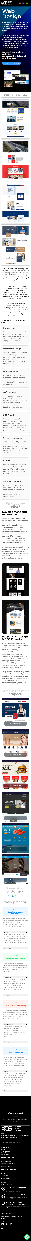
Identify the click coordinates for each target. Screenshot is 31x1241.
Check (6, 1071)
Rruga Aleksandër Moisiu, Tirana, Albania (11, 1216)
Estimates (7, 977)
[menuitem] (20, 3)
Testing (6, 1042)
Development (8, 1024)
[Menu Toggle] (16, 3)
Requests (7, 932)
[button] (15, 932)
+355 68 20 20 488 (6, 1213)
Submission (8, 1091)
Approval (7, 995)
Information (8, 948)
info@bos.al (4, 1221)
